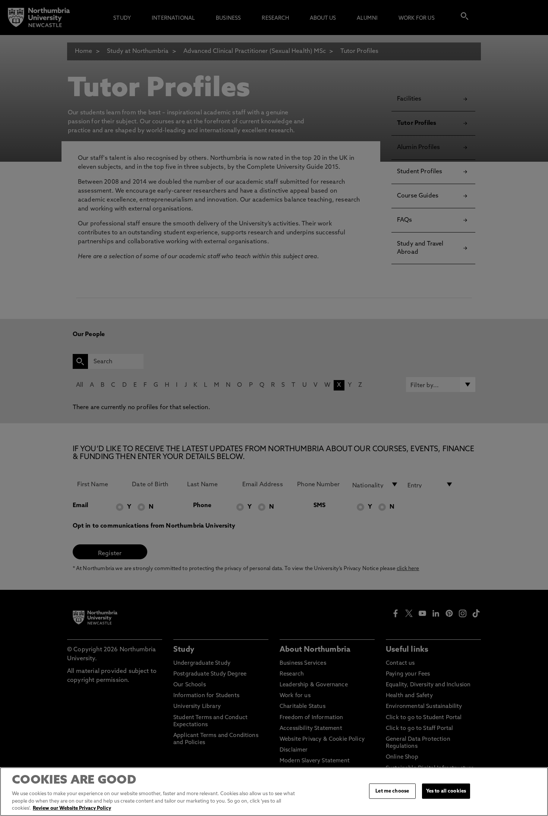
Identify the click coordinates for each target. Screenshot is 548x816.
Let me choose (392, 790)
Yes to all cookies (446, 790)
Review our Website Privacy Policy (72, 808)
